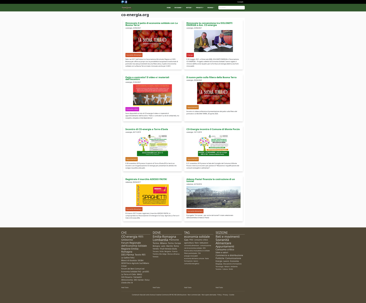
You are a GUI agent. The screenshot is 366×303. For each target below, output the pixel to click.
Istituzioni (204, 243)
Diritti (231, 269)
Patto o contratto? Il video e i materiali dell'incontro (147, 78)
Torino (156, 243)
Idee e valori (222, 252)
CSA (199, 253)
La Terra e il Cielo (128, 274)
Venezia (155, 257)
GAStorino (127, 239)
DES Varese (139, 280)
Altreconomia (127, 280)
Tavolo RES (140, 254)
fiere (197, 243)
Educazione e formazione (232, 264)
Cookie (231, 295)
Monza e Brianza (173, 254)
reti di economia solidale (193, 248)
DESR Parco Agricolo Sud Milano (135, 263)
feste (207, 258)
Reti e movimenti (228, 236)
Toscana (156, 251)
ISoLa (147, 280)
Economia (234, 261)
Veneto (156, 248)
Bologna (156, 246)
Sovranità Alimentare (223, 241)
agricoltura (189, 243)
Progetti (199, 7)
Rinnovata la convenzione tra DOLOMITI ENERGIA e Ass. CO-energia (209, 24)
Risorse (210, 7)
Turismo (219, 269)
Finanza (219, 264)
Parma (171, 243)
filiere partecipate (190, 253)
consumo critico (201, 239)
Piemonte (174, 239)
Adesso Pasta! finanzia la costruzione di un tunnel (210, 180)
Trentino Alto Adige (160, 254)
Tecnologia (219, 266)
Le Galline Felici (127, 257)
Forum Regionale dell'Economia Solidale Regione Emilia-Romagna (134, 247)
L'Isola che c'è (127, 282)
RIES (140, 236)
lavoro (195, 261)
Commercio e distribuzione (229, 255)
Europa (178, 243)
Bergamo (168, 251)
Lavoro (226, 261)
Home (169, 7)
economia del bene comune (194, 258)
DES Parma (127, 254)
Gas (186, 239)
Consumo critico (225, 249)
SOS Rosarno (126, 277)
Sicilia (162, 251)
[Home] (126, 7)
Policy (219, 295)
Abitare (227, 266)
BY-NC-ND (173, 295)
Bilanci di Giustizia (129, 260)
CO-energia (129, 236)
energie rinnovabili (191, 256)
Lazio (163, 246)
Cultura (225, 269)
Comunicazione (233, 258)
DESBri (141, 260)
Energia (219, 261)
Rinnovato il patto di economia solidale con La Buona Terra (151, 24)
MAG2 (139, 274)
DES (204, 248)
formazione (188, 261)
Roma (176, 246)
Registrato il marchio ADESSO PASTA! (146, 179)
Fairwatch (137, 277)
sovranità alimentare (191, 245)
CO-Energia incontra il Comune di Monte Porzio (213, 129)
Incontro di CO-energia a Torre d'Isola (146, 129)
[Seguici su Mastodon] (122, 2)
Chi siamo (177, 7)
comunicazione (205, 245)
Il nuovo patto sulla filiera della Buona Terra (211, 77)
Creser (124, 266)
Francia (174, 251)
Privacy (225, 295)
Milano (163, 243)
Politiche (220, 258)
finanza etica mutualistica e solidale (197, 251)
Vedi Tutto (125, 287)
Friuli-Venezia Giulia (168, 248)
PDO (191, 239)
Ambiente (234, 266)
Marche (169, 246)
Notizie (188, 7)
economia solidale (197, 236)
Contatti (240, 2)
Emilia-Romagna (164, 236)
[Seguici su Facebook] (125, 2)
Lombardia (160, 240)
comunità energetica (191, 264)
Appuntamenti (225, 246)
